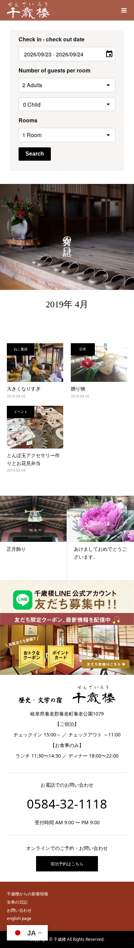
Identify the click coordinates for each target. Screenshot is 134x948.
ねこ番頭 (20, 349)
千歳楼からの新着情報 (27, 894)
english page (19, 918)
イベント (20, 411)
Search (34, 154)
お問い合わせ (19, 910)
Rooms (28, 120)
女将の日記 (17, 902)
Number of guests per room (54, 70)
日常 (82, 349)
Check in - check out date (52, 39)
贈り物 (78, 388)
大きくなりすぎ (24, 388)
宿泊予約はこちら (67, 864)
